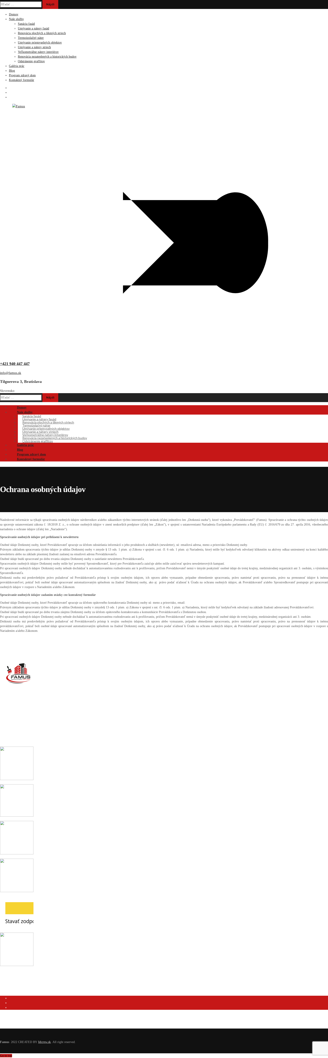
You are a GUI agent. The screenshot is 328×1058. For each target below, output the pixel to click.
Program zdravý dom (22, 75)
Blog (12, 70)
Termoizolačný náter (31, 38)
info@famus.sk (10, 373)
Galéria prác (16, 66)
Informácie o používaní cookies (21, 982)
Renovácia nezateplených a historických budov (47, 56)
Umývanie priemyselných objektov (40, 42)
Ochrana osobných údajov (18, 990)
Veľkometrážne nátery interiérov (38, 52)
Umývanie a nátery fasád (33, 28)
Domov (13, 14)
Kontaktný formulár (21, 80)
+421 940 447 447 (15, 363)
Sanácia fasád (26, 23)
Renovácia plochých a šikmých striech (42, 33)
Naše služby (16, 19)
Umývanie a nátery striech (34, 47)
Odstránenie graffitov (31, 61)
